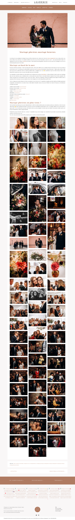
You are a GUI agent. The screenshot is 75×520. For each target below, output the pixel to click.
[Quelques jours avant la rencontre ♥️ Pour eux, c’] (20, 493)
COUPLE (30, 7)
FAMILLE (39, 7)
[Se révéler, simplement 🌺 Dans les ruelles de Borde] (54, 493)
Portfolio (54, 2)
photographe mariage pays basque (58, 463)
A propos (10, 2)
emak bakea (21, 463)
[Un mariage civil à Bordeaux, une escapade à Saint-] (9, 493)
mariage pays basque (40, 463)
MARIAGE (24, 7)
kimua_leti (28, 94)
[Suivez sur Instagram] (36, 515)
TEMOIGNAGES (58, 480)
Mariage (16, 2)
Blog (60, 2)
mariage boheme (33, 463)
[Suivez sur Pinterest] (39, 515)
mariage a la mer (27, 463)
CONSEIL (51, 7)
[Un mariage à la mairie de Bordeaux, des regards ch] (31, 493)
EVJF (34, 7)
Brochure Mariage (58, 508)
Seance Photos (25, 2)
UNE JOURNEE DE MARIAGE (15, 480)
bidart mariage (16, 463)
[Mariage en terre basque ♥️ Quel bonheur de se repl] (65, 493)
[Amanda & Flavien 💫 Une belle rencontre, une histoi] (43, 493)
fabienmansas (13, 100)
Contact (65, 2)
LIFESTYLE (44, 7)
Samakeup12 (17, 92)
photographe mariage (48, 463)
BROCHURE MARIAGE (37, 480)
